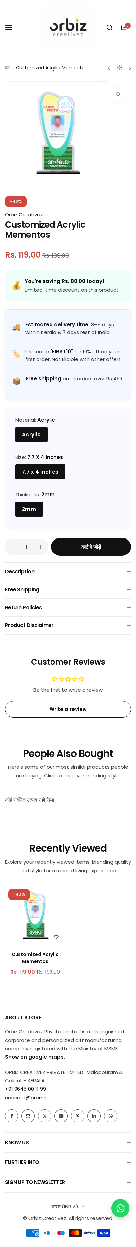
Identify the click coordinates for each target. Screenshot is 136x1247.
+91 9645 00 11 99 (25, 1089)
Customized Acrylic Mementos (35, 958)
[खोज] (109, 27)
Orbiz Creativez (24, 214)
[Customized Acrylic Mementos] (35, 916)
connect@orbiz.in (26, 1097)
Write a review (68, 709)
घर (7, 67)
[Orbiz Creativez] (68, 27)
